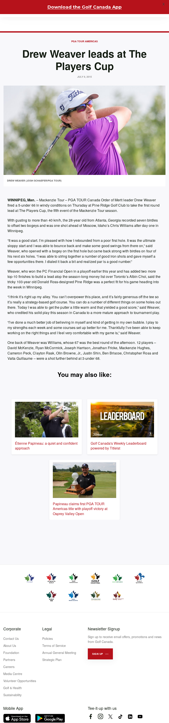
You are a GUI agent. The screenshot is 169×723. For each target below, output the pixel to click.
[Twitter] (110, 716)
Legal (47, 628)
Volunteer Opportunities (19, 681)
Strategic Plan (52, 659)
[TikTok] (120, 716)
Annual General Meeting (59, 652)
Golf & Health (12, 688)
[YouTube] (140, 716)
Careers (9, 666)
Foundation (11, 652)
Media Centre (12, 674)
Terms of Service (54, 645)
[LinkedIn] (130, 716)
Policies (47, 638)
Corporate (12, 628)
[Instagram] (100, 716)
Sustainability (12, 695)
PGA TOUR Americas (84, 41)
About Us (9, 645)
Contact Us (11, 638)
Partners (9, 659)
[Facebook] (90, 716)
